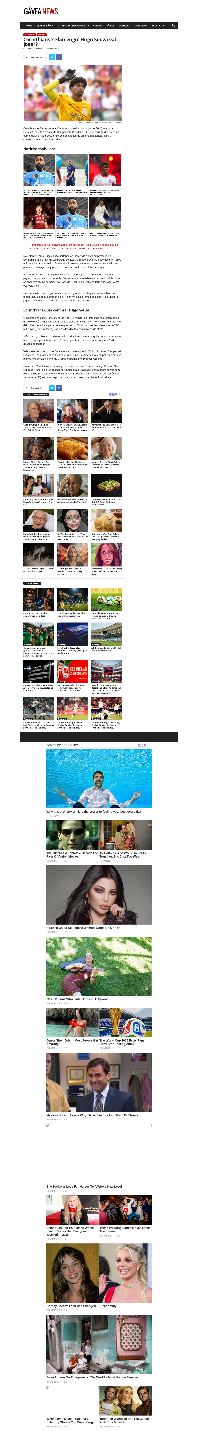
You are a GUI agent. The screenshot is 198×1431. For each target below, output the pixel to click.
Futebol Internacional (72, 25)
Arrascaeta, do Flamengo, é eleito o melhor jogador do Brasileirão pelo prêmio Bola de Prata (38, 235)
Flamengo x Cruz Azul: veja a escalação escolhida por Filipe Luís (72, 191)
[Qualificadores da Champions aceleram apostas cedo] (72, 599)
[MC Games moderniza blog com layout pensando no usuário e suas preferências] (72, 671)
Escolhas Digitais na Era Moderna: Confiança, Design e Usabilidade (72, 650)
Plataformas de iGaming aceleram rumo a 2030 (35, 614)
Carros (97, 25)
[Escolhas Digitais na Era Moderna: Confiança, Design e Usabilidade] (72, 634)
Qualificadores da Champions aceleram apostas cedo (71, 614)
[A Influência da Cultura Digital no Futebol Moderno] (106, 634)
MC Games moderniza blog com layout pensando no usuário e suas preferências (70, 688)
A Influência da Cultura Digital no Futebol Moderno (106, 649)
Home (29, 25)
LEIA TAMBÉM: (32, 583)
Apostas (157, 25)
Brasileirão (44, 25)
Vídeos (110, 25)
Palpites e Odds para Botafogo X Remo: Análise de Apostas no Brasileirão (38, 688)
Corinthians (29, 35)
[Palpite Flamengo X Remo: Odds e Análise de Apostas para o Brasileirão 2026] (72, 708)
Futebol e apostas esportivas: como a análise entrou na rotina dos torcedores (105, 616)
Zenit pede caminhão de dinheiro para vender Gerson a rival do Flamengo (71, 235)
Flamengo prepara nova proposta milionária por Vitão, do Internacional (104, 192)
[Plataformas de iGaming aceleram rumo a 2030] (38, 599)
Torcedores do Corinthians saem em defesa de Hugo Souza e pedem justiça (74, 244)
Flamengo (42, 35)
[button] (173, 25)
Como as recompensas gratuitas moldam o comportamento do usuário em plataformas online (38, 651)
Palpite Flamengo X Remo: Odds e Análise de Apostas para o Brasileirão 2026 (70, 725)
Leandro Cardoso (34, 49)
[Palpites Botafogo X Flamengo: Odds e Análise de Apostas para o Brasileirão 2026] (106, 708)
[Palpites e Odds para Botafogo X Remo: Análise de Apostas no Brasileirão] (38, 671)
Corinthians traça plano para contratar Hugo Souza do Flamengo (67, 248)
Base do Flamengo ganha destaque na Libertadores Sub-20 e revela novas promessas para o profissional (106, 689)
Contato (124, 25)
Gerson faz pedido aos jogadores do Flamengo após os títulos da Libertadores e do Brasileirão (38, 192)
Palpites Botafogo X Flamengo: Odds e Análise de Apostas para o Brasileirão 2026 (106, 725)
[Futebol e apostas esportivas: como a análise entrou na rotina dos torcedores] (106, 599)
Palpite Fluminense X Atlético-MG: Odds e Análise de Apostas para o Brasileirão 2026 (38, 725)
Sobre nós (141, 25)
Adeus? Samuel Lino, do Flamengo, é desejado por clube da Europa (104, 234)
